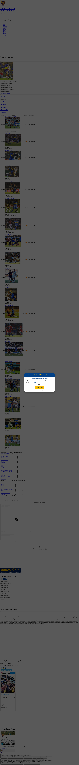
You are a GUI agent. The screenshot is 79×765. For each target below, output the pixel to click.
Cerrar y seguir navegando (39, 390)
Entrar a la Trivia (39, 387)
